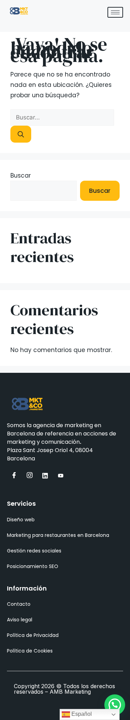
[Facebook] (14, 475)
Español (81, 714)
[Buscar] (20, 134)
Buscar (20, 175)
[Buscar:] (62, 117)
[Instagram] (29, 475)
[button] (114, 704)
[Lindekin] (45, 475)
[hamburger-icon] (115, 12)
